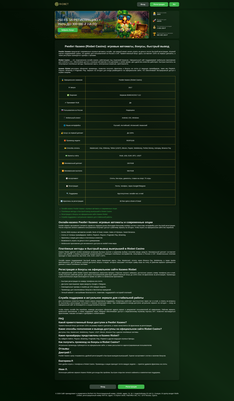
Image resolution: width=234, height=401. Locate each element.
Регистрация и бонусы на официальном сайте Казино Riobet (84, 214)
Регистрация (159, 4)
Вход (143, 4)
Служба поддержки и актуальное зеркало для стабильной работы (86, 217)
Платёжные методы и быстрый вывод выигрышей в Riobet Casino (86, 211)
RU (174, 4)
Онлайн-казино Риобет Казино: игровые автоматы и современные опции (89, 209)
